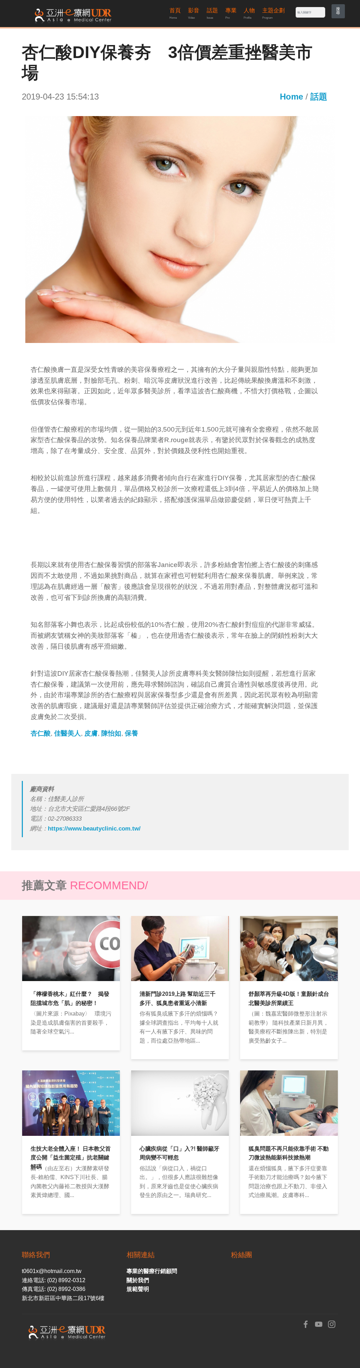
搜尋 (338, 11)
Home (291, 96)
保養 (131, 733)
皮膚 (91, 733)
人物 (249, 13)
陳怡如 (111, 733)
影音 (193, 13)
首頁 (175, 13)
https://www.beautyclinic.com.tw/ (94, 828)
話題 (212, 13)
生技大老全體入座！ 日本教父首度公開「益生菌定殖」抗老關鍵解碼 (71, 1158)
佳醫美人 (67, 733)
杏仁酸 (41, 733)
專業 (231, 13)
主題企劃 (273, 13)
